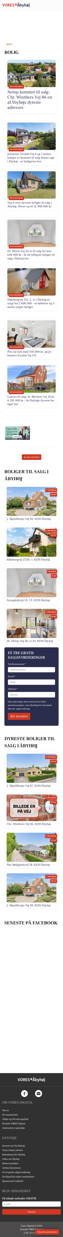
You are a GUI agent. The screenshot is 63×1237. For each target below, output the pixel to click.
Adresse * (12, 689)
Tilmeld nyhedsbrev (47, 1232)
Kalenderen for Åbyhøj (13, 1154)
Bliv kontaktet (19, 716)
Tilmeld (31, 1211)
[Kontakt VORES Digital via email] (38, 1093)
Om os (5, 1110)
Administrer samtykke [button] (13, 1128)
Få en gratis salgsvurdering (16, 1172)
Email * (11, 676)
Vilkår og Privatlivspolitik (15, 1119)
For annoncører (10, 1114)
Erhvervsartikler (10, 1163)
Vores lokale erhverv (12, 1150)
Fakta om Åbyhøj (10, 1159)
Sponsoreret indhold (12, 1181)
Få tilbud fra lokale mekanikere (18, 1176)
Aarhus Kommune (11, 1167)
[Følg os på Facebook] (24, 1093)
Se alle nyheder (31, 457)
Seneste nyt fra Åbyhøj (13, 1145)
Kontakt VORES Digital (13, 1123)
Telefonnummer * (17, 664)
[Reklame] (17, 433)
